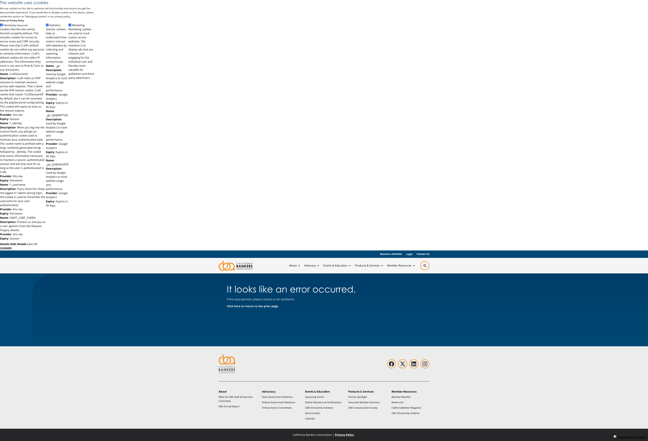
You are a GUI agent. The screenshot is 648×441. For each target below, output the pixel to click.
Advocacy (310, 265)
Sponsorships (312, 413)
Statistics (55, 25)
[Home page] (235, 265)
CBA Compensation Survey (362, 407)
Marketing (78, 25)
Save (30, 244)
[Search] (424, 265)
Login (409, 254)
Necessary (16, 25)
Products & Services (367, 265)
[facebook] (391, 363)
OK (35, 244)
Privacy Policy (344, 435)
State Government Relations (277, 396)
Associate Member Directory (364, 402)
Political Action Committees (277, 407)
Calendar (310, 418)
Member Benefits (401, 396)
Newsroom (398, 402)
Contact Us (423, 254)
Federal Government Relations (278, 402)
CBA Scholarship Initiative (319, 407)
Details (4, 244)
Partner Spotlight (357, 396)
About (293, 265)
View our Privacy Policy (12, 20)
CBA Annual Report (229, 406)
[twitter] (402, 363)
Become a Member (391, 254)
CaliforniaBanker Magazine (406, 407)
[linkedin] (413, 363)
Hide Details (18, 244)
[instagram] (424, 363)
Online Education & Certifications (323, 402)
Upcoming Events (314, 396)
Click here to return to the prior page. (253, 306)
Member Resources (399, 265)
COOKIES (6, 248)
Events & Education (335, 265)
